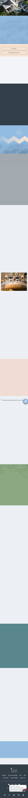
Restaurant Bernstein (10, 426)
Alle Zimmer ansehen (12, 336)
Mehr (4, 311)
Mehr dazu (7, 113)
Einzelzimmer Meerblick (12, 328)
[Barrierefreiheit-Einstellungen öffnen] (25, 401)
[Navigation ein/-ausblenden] (24, 3)
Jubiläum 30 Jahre (14, 38)
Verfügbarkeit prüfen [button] (14, 52)
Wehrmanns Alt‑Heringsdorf (13, 444)
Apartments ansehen (14, 390)
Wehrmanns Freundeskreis (16, 714)
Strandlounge (8, 450)
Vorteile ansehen (7, 148)
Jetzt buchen (14, 27)
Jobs (4, 714)
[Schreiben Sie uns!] (4, 795)
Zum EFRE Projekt (7, 556)
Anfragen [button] (13, 48)
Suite (5, 323)
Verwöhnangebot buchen (14, 500)
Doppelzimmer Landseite (12, 299)
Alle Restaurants (10, 457)
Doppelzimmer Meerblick (12, 318)
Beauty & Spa (14, 32)
